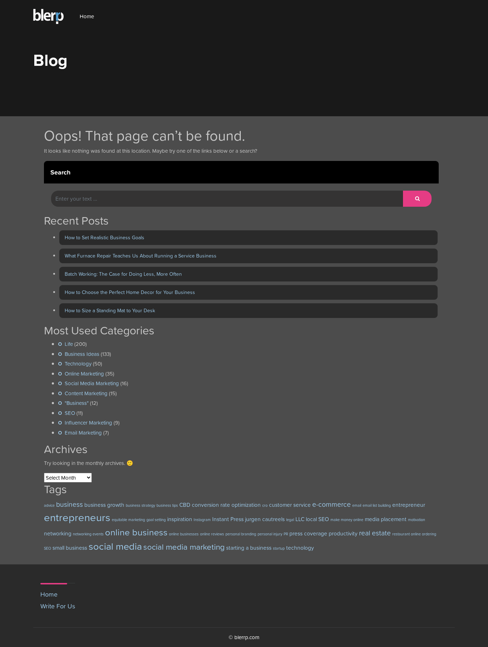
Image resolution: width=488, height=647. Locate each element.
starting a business (249, 548)
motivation (416, 520)
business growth (104, 505)
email (356, 505)
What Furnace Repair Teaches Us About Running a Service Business (140, 255)
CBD (184, 505)
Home (87, 16)
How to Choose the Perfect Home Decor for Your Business (130, 292)
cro (265, 505)
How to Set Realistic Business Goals (104, 237)
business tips (167, 505)
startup (279, 548)
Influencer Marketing (88, 422)
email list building (377, 505)
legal (290, 520)
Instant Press (228, 519)
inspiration (179, 519)
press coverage (308, 533)
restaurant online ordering (414, 534)
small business (70, 548)
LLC (299, 519)
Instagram (202, 520)
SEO (70, 413)
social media (115, 546)
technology (300, 548)
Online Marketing (84, 373)
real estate (375, 533)
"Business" (77, 403)
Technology (78, 363)
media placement (386, 519)
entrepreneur (408, 505)
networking (57, 533)
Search (60, 172)
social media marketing (184, 547)
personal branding (240, 534)
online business (136, 532)
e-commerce (331, 504)
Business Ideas (82, 354)
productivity (343, 533)
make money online (346, 520)
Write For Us (57, 606)
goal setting (156, 520)
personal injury (270, 534)
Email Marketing (83, 432)
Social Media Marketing (92, 383)
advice (49, 505)
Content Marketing (86, 393)
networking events (88, 534)
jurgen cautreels (265, 519)
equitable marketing (128, 520)
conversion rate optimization (226, 505)
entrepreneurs (77, 517)
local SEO (317, 519)
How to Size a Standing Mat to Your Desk (110, 310)
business (69, 504)
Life (69, 344)
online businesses (184, 534)
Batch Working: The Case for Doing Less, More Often (123, 274)
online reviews (212, 534)
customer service (290, 505)
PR (286, 534)
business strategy (140, 505)
